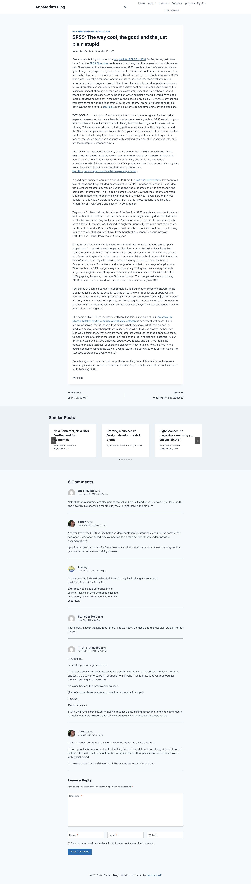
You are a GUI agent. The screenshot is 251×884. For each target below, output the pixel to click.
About (151, 3)
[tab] (119, 459)
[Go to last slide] (53, 440)
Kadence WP (154, 875)
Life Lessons (172, 10)
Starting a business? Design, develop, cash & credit (123, 435)
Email (113, 835)
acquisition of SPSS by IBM (130, 59)
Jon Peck (108, 106)
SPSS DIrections (99, 63)
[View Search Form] (125, 7)
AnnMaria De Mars (84, 51)
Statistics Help (87, 616)
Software (177, 3)
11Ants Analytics (89, 647)
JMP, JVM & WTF (78, 395)
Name (73, 835)
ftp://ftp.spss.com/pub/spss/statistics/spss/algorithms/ (104, 171)
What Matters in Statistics (168, 395)
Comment (76, 795)
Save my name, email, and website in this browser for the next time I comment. (112, 843)
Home (141, 3)
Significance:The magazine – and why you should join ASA (176, 435)
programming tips (195, 3)
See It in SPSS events (148, 180)
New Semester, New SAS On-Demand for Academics (71, 435)
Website (153, 835)
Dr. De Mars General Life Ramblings (91, 31)
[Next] (197, 440)
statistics (163, 3)
